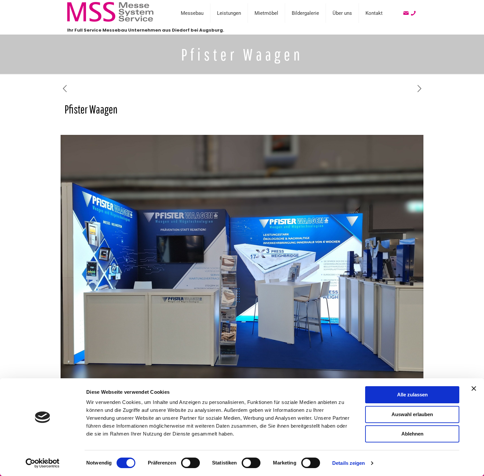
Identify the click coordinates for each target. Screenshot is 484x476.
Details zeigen (348, 463)
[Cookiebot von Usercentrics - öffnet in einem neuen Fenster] (42, 463)
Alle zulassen (412, 394)
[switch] (190, 463)
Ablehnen (412, 434)
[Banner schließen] (473, 388)
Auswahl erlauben (412, 414)
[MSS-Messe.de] (110, 20)
